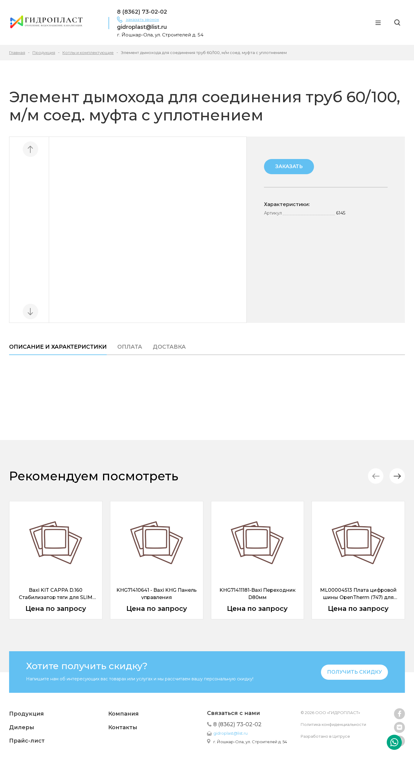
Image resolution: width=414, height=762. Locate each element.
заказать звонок (142, 19)
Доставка (169, 347)
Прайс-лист (27, 740)
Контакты (122, 727)
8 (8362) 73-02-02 (142, 11)
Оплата (129, 347)
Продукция (26, 713)
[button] (397, 476)
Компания (123, 713)
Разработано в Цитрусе (325, 736)
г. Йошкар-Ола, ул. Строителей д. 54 (250, 741)
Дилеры (21, 727)
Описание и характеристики (58, 347)
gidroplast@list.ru (142, 27)
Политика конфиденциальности (333, 724)
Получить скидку (354, 672)
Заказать (289, 166)
